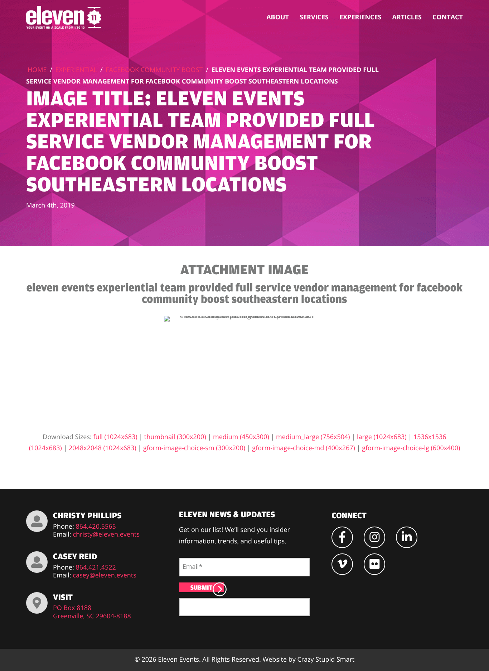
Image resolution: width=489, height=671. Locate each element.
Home (37, 70)
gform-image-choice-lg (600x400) (411, 448)
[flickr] (374, 564)
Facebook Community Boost (154, 70)
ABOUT (277, 17)
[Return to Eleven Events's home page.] (64, 17)
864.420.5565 (96, 527)
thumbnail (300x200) (175, 437)
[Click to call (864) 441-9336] (37, 521)
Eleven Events (178, 659)
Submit (201, 587)
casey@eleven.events (104, 575)
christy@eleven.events (106, 534)
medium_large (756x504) (313, 437)
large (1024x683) (382, 437)
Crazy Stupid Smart (325, 659)
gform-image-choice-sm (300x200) (194, 448)
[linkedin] (406, 537)
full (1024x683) (115, 437)
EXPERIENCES (360, 17)
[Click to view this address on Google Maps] (37, 603)
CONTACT (447, 17)
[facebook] (342, 537)
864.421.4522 (96, 567)
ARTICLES (407, 17)
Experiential (76, 70)
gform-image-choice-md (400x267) (303, 448)
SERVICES (314, 17)
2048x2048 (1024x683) (102, 448)
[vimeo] (342, 564)
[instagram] (374, 537)
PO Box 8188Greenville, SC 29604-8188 (92, 612)
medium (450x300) (241, 437)
